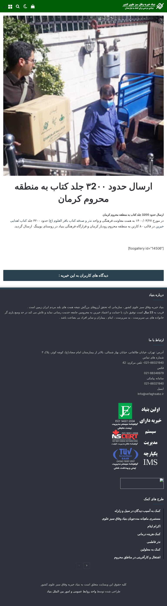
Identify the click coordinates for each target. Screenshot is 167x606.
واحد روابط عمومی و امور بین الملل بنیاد (71, 591)
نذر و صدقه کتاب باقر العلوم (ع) (70, 220)
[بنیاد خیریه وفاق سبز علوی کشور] (143, 6)
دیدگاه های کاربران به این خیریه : (83, 275)
